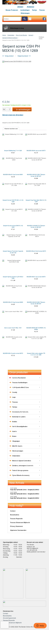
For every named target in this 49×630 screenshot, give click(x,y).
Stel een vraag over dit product (12, 115)
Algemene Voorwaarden (18, 530)
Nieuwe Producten (12, 10)
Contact (12, 511)
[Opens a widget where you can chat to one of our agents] (40, 626)
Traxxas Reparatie (16, 518)
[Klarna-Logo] (21, 562)
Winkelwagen (25, 13)
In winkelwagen (23, 109)
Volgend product (22, 56)
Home (4, 35)
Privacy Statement (16, 526)
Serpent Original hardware (9, 38)
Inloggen (20, 7)
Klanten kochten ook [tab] (11, 128)
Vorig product (9, 56)
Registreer (30, 7)
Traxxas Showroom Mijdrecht (20, 522)
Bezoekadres (14, 515)
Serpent (31, 35)
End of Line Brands (21, 35)
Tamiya (34, 10)
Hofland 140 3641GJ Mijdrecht (32, 547)
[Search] (24, 19)
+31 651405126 (32, 550)
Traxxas (42, 10)
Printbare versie (41, 37)
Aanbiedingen (25, 10)
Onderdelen (10, 35)
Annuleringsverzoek (9, 618)
